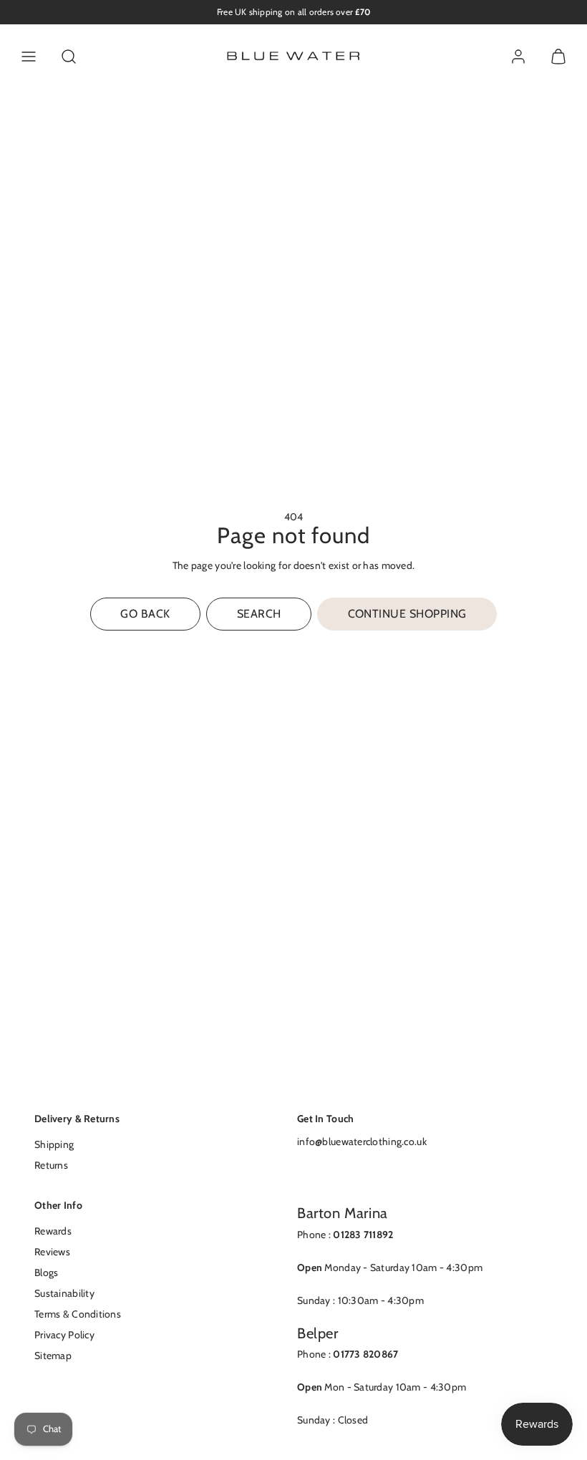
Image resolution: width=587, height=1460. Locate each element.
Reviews (52, 1251)
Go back (145, 613)
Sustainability (64, 1293)
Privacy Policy (64, 1334)
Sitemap (53, 1355)
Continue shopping (407, 613)
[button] (28, 56)
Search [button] (259, 613)
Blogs (46, 1272)
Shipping (54, 1144)
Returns (51, 1165)
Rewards (53, 1231)
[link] (518, 56)
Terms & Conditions (77, 1314)
